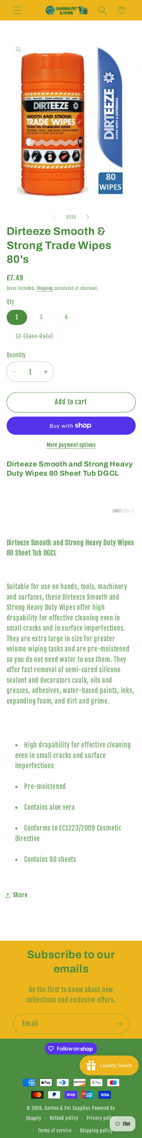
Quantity (16, 355)
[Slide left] (54, 217)
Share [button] (20, 895)
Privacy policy (101, 1118)
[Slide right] (88, 217)
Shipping (45, 288)
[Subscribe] (119, 1024)
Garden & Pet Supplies (67, 1108)
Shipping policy (96, 1131)
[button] (17, 10)
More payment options (71, 445)
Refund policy (64, 1118)
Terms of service (55, 1131)
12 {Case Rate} (39, 338)
